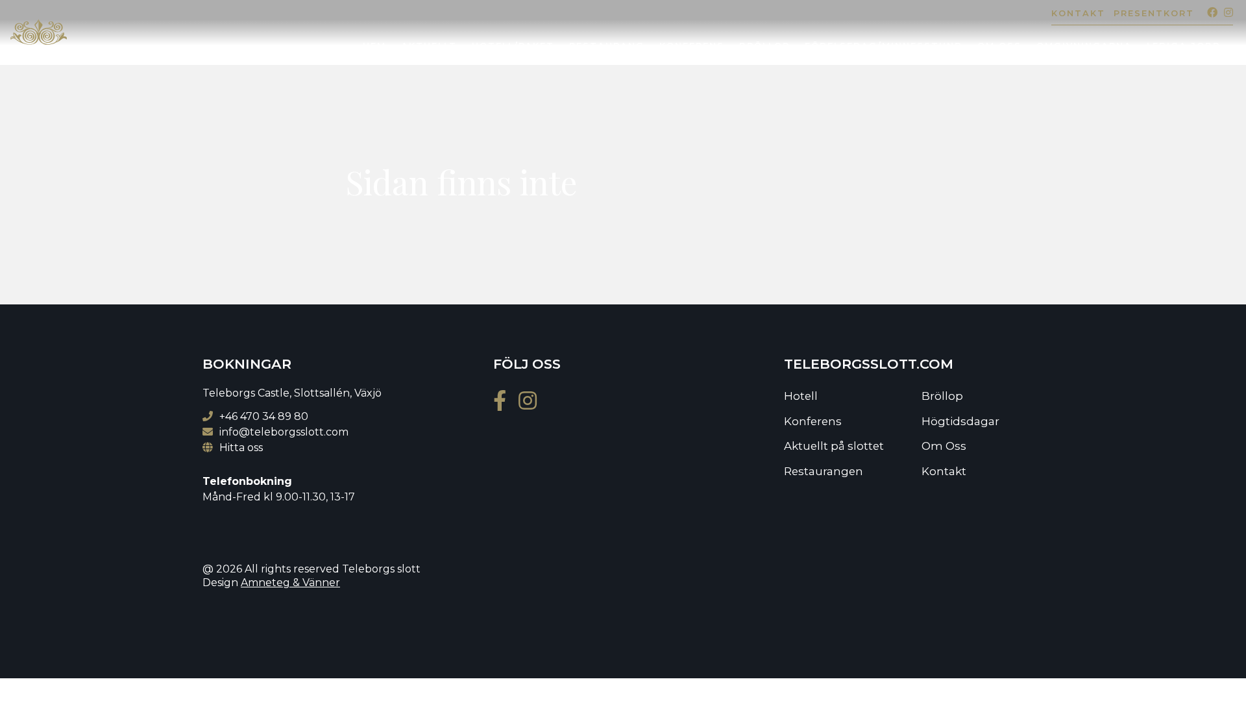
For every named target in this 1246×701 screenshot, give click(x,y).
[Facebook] (1209, 13)
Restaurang (606, 46)
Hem (374, 46)
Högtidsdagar (960, 421)
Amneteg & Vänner (290, 582)
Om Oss (999, 46)
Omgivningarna (1084, 46)
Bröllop (764, 46)
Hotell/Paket (513, 46)
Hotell (801, 395)
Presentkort (1154, 13)
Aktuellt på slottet (834, 445)
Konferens (691, 46)
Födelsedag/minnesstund (883, 46)
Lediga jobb (1184, 46)
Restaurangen (823, 471)
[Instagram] (1225, 13)
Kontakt (1078, 13)
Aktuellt (429, 46)
